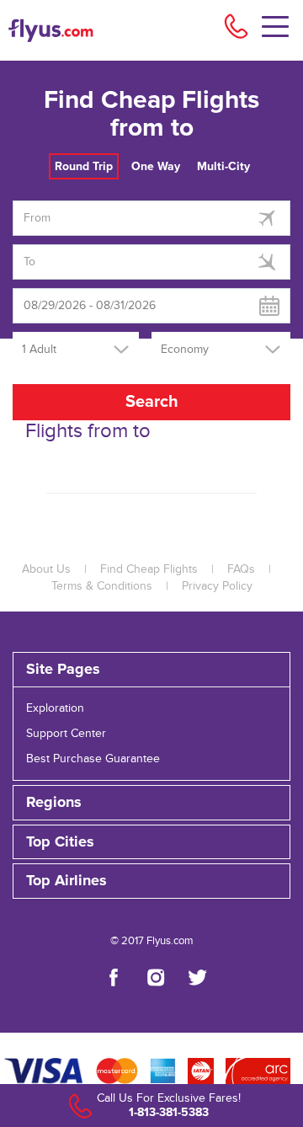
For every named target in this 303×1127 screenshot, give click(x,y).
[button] (151, 881)
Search (151, 402)
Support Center (66, 733)
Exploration (55, 708)
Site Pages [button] (63, 669)
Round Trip (84, 166)
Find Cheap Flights (149, 569)
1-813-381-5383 (169, 1112)
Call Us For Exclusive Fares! (169, 1098)
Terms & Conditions (101, 586)
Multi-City (223, 166)
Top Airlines (66, 881)
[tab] (151, 669)
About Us (46, 569)
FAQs (241, 569)
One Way (155, 166)
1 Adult (39, 349)
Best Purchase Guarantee (93, 759)
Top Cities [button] (60, 842)
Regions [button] (54, 802)
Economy (185, 349)
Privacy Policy (217, 586)
